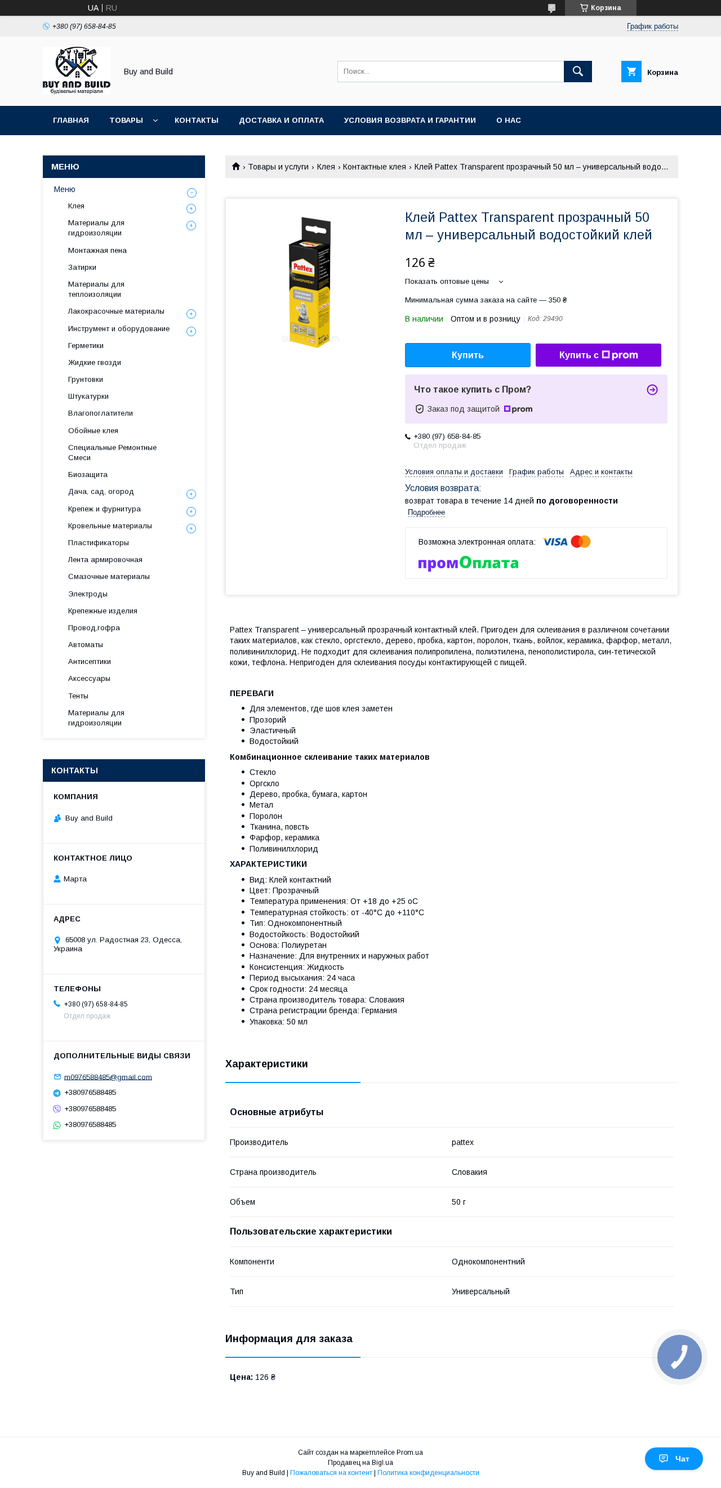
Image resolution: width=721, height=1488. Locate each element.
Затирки (82, 267)
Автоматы (85, 644)
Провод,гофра (94, 627)
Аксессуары (89, 678)
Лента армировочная (105, 559)
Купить (468, 355)
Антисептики (89, 661)
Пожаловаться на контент (331, 1473)
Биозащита (88, 474)
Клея (326, 166)
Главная (71, 120)
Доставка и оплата (281, 120)
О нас (508, 120)
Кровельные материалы (110, 526)
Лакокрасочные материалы (116, 311)
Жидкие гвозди (94, 362)
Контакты (197, 120)
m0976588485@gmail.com (108, 1076)
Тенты (78, 696)
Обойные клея (93, 430)
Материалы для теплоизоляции (96, 289)
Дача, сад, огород (101, 491)
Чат (682, 1458)
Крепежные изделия (102, 611)
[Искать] (578, 71)
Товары (126, 120)
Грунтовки (85, 379)
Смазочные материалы (109, 576)
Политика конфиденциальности (428, 1473)
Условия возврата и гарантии (410, 120)
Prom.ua (410, 1452)
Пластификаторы (98, 542)
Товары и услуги (278, 166)
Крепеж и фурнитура (104, 509)
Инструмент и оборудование (119, 328)
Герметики (86, 345)
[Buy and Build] (76, 91)
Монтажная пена (97, 250)
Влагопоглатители (100, 413)
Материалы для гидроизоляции (96, 228)
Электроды (88, 594)
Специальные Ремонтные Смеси (112, 452)
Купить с (579, 355)
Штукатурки (88, 396)
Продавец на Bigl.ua (360, 1463)
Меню (64, 189)
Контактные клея (374, 166)
